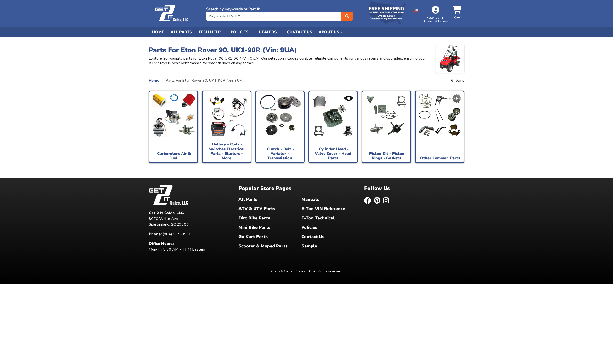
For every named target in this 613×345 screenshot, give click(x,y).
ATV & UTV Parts (256, 209)
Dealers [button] (268, 32)
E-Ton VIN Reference (323, 209)
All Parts (181, 32)
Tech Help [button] (210, 32)
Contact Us (299, 32)
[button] (415, 9)
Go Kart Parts (253, 237)
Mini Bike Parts (254, 227)
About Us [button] (329, 32)
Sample (309, 246)
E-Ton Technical (318, 218)
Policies (309, 227)
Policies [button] (240, 32)
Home (158, 32)
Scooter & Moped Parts (263, 246)
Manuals (310, 199)
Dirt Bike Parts (254, 218)
